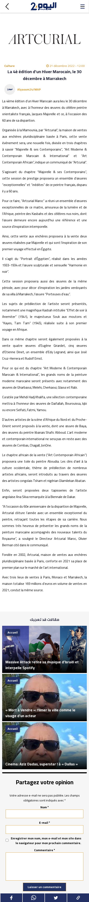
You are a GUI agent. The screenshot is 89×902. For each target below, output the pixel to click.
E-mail (44, 822)
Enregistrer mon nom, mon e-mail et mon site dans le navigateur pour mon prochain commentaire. (46, 841)
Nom (44, 807)
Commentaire (44, 850)
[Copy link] (78, 897)
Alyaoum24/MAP (29, 89)
